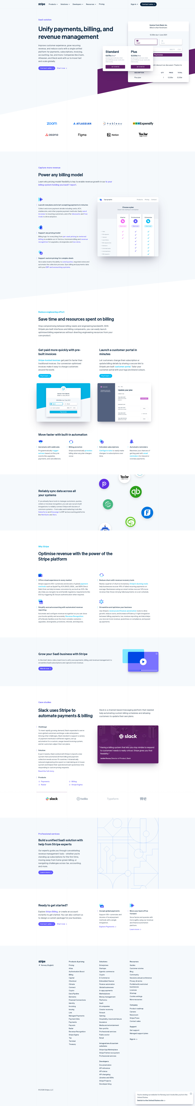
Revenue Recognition (74, 616)
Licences (133, 990)
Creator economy (106, 1009)
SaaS (101, 1003)
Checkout (73, 981)
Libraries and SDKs (106, 1077)
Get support (134, 1030)
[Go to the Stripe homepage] (41, 961)
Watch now (44, 668)
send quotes (67, 262)
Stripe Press (134, 1018)
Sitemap (133, 993)
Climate (72, 984)
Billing (74, 781)
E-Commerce (104, 978)
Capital (71, 978)
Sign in (133, 4)
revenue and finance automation (123, 611)
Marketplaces (104, 993)
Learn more (45, 872)
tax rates (76, 242)
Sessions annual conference (141, 978)
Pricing (101, 4)
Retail (101, 1038)
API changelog (104, 1074)
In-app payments (106, 990)
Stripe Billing (52, 911)
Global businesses (106, 987)
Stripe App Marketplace (108, 1049)
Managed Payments (76, 1016)
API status (103, 1071)
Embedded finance (106, 981)
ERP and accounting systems (58, 267)
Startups (102, 968)
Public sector (104, 1035)
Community (134, 975)
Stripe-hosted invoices (49, 360)
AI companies (104, 1006)
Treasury (72, 1044)
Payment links (74, 1019)
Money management (107, 997)
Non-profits (103, 1028)
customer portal (123, 366)
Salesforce (43, 512)
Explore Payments (106, 926)
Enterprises (103, 965)
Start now (61, 68)
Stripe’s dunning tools (139, 584)
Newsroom (134, 1015)
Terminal (72, 1041)
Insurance (103, 1022)
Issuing (71, 1009)
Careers (133, 1012)
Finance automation (107, 984)
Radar (43, 784)
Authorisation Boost (77, 971)
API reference (104, 1068)
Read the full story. (46, 771)
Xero (55, 515)
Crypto (71, 990)
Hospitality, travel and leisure (110, 1019)
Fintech (102, 1012)
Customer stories (137, 968)
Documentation (105, 1065)
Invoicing (72, 1006)
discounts (76, 214)
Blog (131, 971)
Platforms (103, 1000)
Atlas (71, 968)
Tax (70, 1038)
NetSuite (45, 515)
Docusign (55, 512)
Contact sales (147, 4)
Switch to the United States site (150, 1100)
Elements (72, 997)
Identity (72, 1003)
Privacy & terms (136, 981)
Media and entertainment (109, 1025)
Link (70, 1012)
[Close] (190, 1094)
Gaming (102, 1016)
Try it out (44, 376)
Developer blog (105, 1084)
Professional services (107, 1031)
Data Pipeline (74, 993)
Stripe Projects (105, 1081)
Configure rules (105, 450)
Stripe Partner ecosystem (109, 1053)
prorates (88, 450)
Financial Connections (77, 1000)
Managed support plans (139, 1033)
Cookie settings (136, 996)
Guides (132, 965)
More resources (136, 999)
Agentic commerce (106, 971)
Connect (72, 987)
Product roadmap (136, 1008)
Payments (45, 781)
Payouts (72, 1025)
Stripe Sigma (77, 784)
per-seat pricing (69, 236)
